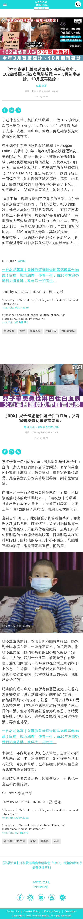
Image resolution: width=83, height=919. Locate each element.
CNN (22, 261)
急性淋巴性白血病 (14, 841)
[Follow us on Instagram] (31, 897)
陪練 (56, 841)
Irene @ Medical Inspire (45, 91)
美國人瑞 (51, 331)
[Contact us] (41, 897)
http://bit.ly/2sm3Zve (15, 307)
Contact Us (13, 911)
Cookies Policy (31, 911)
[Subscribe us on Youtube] (52, 897)
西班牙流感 (68, 331)
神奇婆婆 (35, 331)
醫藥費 (45, 841)
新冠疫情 (9, 331)
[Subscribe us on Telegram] (63, 897)
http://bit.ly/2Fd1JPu (15, 322)
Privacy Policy (52, 911)
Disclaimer (70, 911)
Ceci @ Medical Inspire (45, 432)
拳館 (33, 841)
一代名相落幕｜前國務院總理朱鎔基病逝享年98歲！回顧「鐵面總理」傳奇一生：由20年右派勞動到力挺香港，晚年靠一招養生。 (40, 275)
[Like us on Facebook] (20, 897)
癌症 (22, 331)
